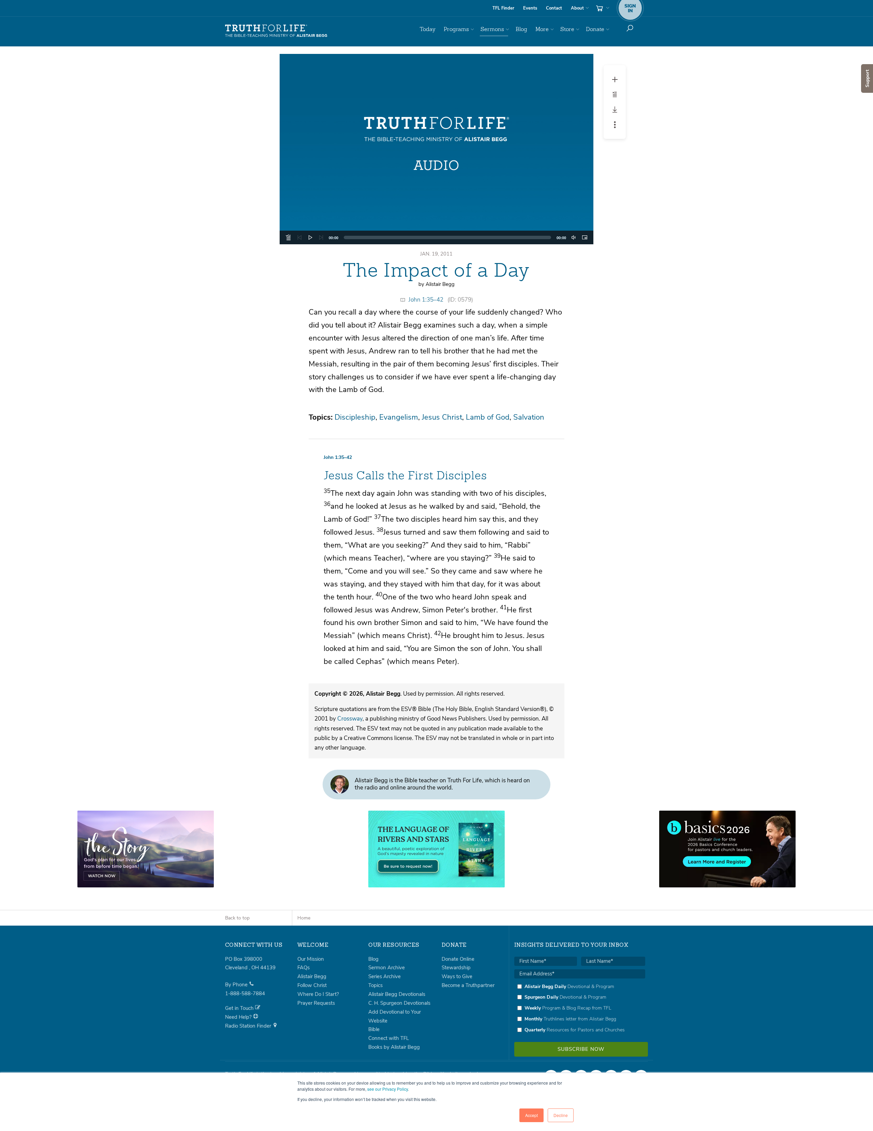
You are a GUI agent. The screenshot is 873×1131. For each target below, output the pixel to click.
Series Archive (384, 976)
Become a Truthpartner (468, 985)
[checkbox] (579, 1008)
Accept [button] (531, 1115)
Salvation (528, 417)
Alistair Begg (311, 976)
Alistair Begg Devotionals (396, 994)
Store (567, 29)
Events (530, 8)
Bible (374, 1029)
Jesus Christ (442, 417)
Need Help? (239, 1017)
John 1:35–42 (426, 300)
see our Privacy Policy (387, 1089)
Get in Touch (240, 1008)
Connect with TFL (388, 1038)
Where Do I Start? (318, 994)
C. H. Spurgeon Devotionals (399, 1003)
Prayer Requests (316, 1003)
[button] (436, 149)
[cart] (602, 8)
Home (303, 918)
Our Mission (310, 959)
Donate (595, 29)
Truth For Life (276, 31)
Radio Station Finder (248, 1026)
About (577, 8)
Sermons (492, 29)
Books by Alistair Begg (394, 1047)
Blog (521, 29)
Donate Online (458, 959)
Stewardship (456, 967)
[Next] (321, 237)
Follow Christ (312, 985)
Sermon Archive (386, 967)
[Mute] (573, 237)
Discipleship (355, 417)
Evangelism (398, 417)
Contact (554, 8)
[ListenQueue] (288, 237)
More (542, 29)
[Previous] (299, 237)
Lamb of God (487, 417)
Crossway (349, 719)
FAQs (303, 967)
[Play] (310, 237)
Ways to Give (457, 976)
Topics (375, 985)
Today (427, 29)
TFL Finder (503, 8)
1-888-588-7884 (245, 993)
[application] (436, 237)
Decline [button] (560, 1115)
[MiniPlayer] (584, 237)
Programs (456, 29)
